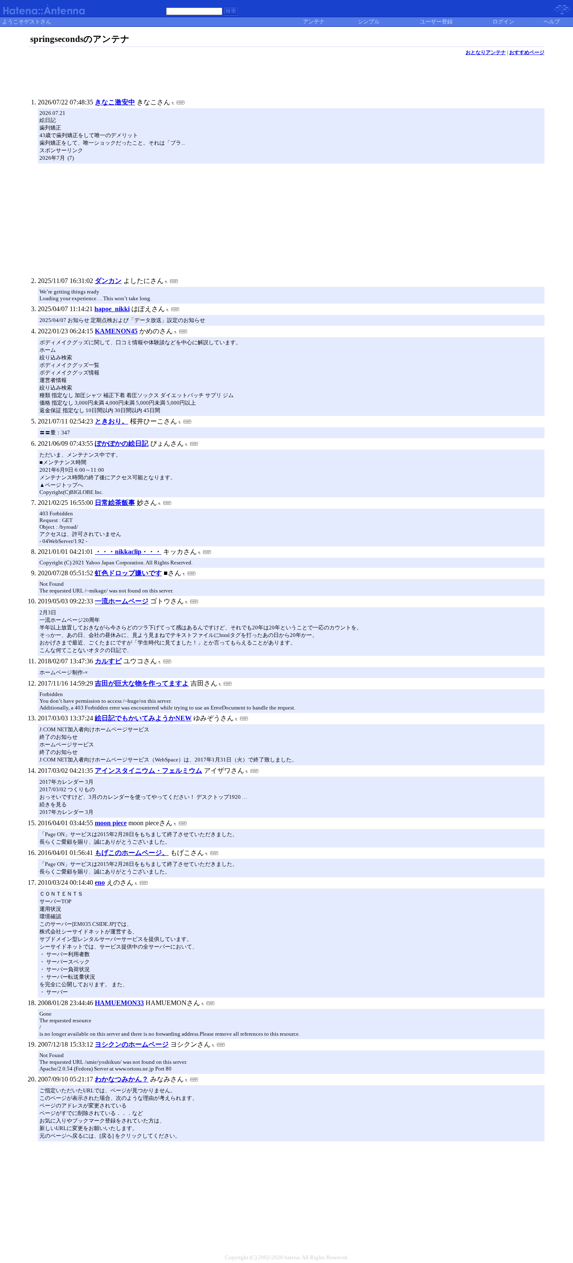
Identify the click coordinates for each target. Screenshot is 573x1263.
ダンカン (108, 280)
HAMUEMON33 (119, 1002)
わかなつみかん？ (121, 1079)
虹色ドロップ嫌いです (128, 573)
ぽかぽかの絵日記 (121, 443)
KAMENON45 (116, 331)
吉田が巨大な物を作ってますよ (142, 683)
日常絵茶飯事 (115, 502)
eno (100, 882)
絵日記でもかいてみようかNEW (143, 718)
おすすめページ (526, 52)
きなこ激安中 (115, 102)
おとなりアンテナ (486, 52)
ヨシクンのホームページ (132, 1044)
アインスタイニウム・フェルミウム (148, 770)
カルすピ (108, 661)
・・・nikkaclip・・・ (128, 551)
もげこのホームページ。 (132, 852)
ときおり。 (111, 421)
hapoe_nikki (112, 308)
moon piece (111, 822)
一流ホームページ (121, 601)
